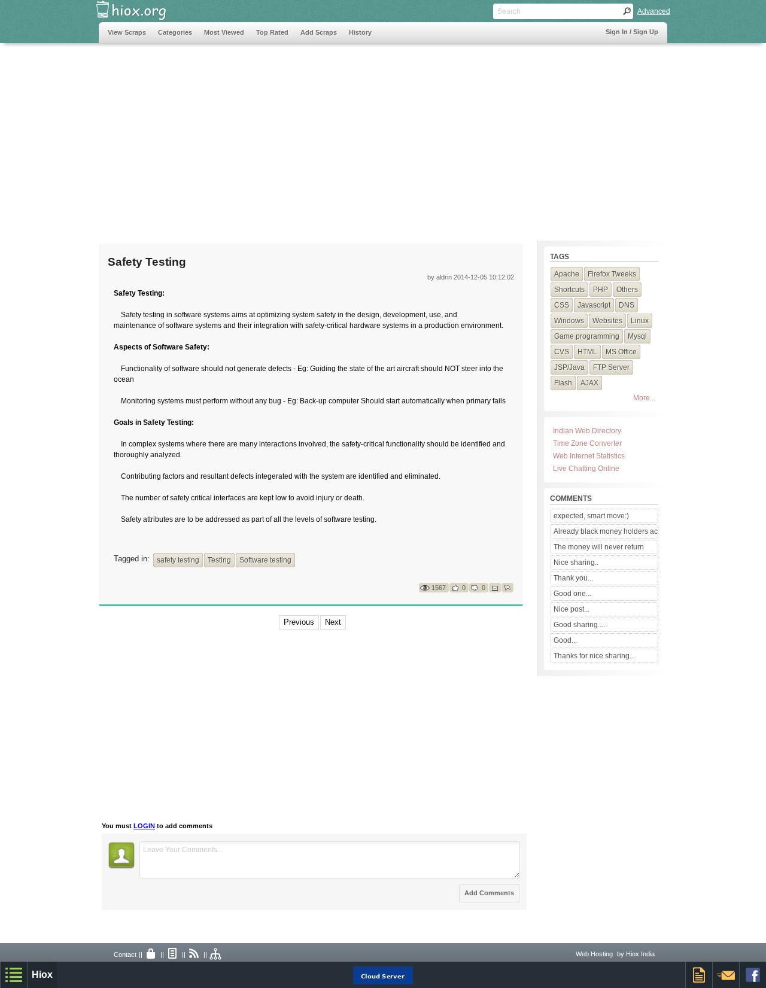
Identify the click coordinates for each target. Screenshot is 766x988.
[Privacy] (151, 954)
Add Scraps (318, 32)
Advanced (653, 11)
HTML (587, 352)
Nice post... (571, 609)
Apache (566, 274)
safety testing (178, 560)
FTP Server (611, 367)
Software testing (265, 560)
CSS (561, 305)
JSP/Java (569, 367)
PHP (600, 289)
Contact (125, 954)
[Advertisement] (316, 136)
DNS (626, 305)
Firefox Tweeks (612, 274)
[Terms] (173, 954)
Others (627, 289)
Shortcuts (569, 289)
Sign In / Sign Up (632, 31)
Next (333, 622)
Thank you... (573, 578)
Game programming (586, 336)
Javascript (593, 305)
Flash (563, 383)
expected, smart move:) (591, 516)
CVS (561, 352)
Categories (175, 32)
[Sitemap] (216, 954)
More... (644, 398)
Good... (565, 640)
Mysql (637, 336)
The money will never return (599, 547)
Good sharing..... (580, 625)
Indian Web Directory (587, 431)
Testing (219, 560)
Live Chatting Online (586, 468)
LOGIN (144, 825)
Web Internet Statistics (589, 456)
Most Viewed (224, 32)
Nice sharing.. (576, 562)
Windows (569, 321)
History (360, 32)
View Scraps (127, 32)
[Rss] (194, 954)
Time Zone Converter (587, 443)
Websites (607, 321)
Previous (299, 622)
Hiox (42, 974)
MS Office (621, 352)
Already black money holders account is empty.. (606, 531)
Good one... (572, 593)
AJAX (589, 383)
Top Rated (272, 32)
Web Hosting (594, 953)
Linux (640, 321)
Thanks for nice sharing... (594, 656)
